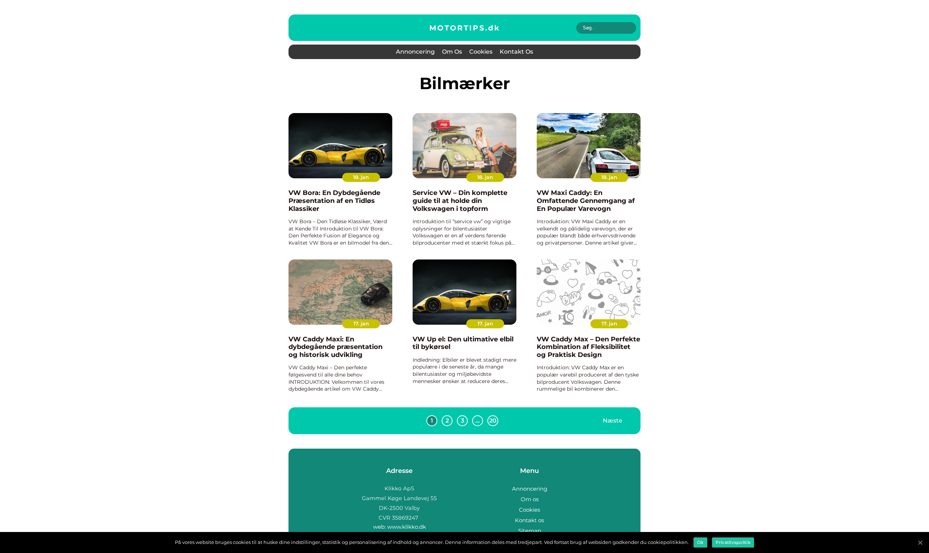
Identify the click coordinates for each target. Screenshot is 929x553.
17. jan (361, 323)
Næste (612, 420)
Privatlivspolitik (733, 542)
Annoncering (415, 51)
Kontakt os (516, 51)
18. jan (361, 177)
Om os (452, 51)
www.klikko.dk (406, 526)
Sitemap (529, 530)
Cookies (480, 51)
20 (492, 420)
